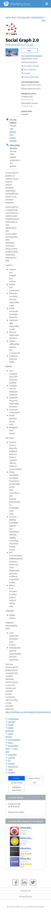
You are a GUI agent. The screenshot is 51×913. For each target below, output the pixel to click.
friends (10, 724)
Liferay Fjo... (25, 858)
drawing (11, 763)
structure (11, 721)
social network (9, 735)
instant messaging (9, 729)
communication (14, 739)
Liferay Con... (26, 838)
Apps (14, 17)
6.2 (9, 760)
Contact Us (25, 890)
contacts (11, 757)
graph (10, 769)
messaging (12, 754)
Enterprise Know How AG (19, 45)
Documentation (30, 69)
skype (10, 742)
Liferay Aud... (26, 827)
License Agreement (31, 77)
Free (22, 856)
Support (27, 73)
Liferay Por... (26, 848)
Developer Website (31, 66)
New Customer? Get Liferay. (31, 55)
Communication (23, 17)
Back (44, 20)
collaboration (13, 718)
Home (7, 17)
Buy (29, 50)
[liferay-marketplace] (17, 4)
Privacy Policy (25, 896)
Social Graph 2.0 (37, 17)
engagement (13, 766)
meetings (11, 772)
